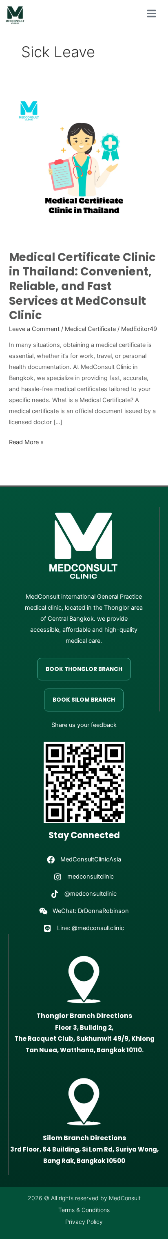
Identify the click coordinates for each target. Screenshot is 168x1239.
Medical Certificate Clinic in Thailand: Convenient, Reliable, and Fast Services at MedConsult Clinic (82, 286)
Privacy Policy (84, 1221)
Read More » (26, 441)
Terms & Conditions (84, 1209)
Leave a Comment (34, 329)
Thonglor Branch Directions (84, 1015)
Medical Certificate (90, 329)
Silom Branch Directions (84, 1138)
